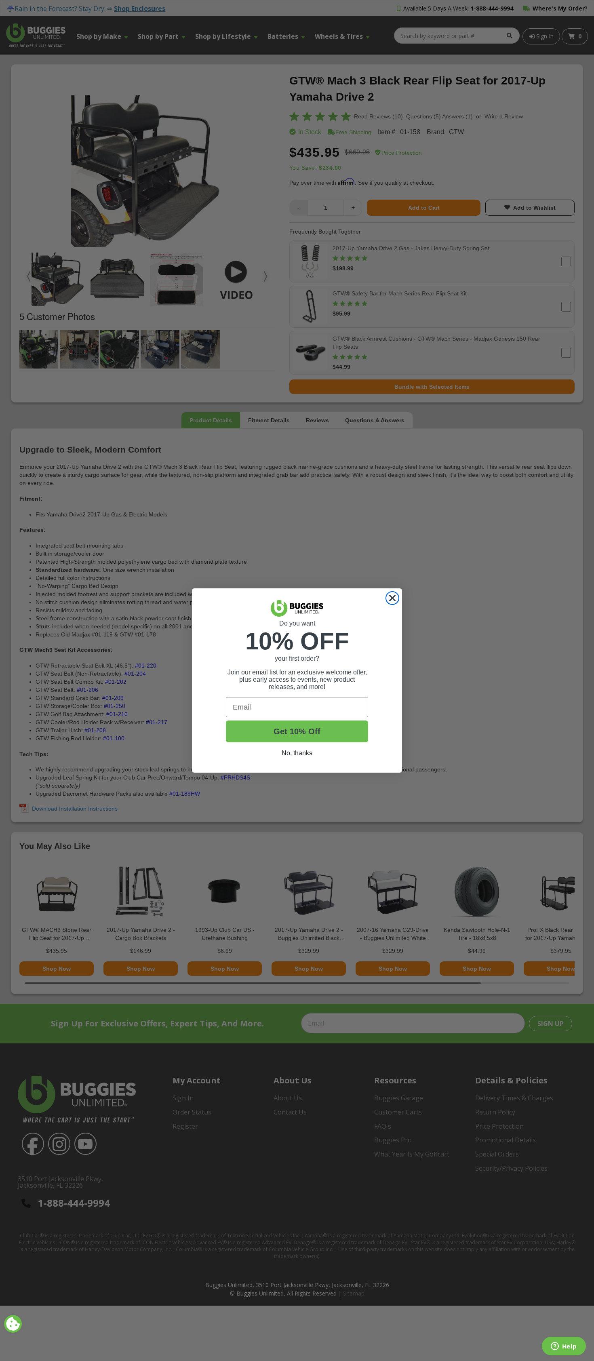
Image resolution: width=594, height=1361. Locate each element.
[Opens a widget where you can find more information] (563, 1347)
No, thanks (297, 753)
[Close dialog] (392, 598)
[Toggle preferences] (13, 1324)
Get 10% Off (297, 731)
